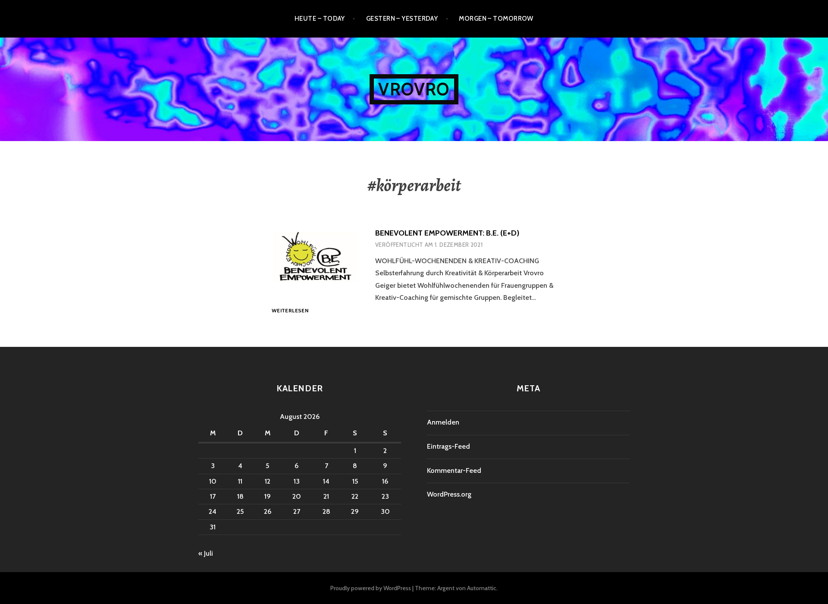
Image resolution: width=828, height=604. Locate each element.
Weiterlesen (290, 311)
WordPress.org (449, 494)
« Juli (205, 553)
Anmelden (443, 422)
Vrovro (413, 89)
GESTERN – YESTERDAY (402, 18)
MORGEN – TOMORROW (496, 18)
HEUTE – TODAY (320, 18)
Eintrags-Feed (448, 446)
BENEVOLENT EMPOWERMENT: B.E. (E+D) (447, 233)
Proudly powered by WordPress (370, 588)
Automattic (481, 588)
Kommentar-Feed (454, 470)
